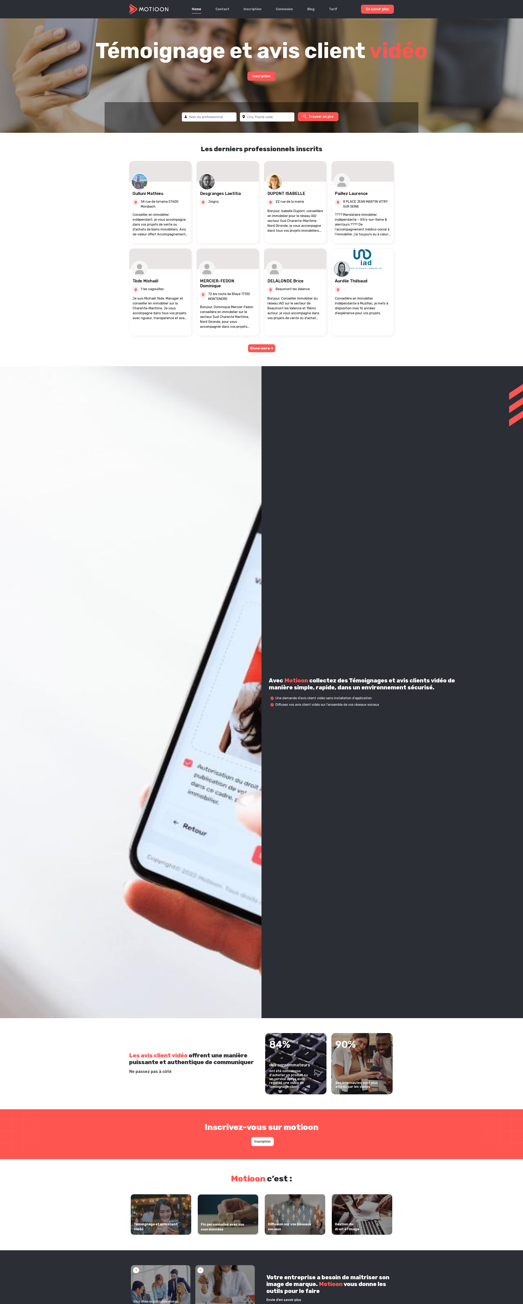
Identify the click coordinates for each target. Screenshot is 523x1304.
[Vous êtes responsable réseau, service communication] (160, 1288)
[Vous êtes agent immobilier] (225, 1288)
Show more (260, 348)
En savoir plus (377, 9)
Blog (311, 9)
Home (196, 9)
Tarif (333, 9)
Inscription (253, 9)
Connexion (284, 9)
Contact (222, 9)
